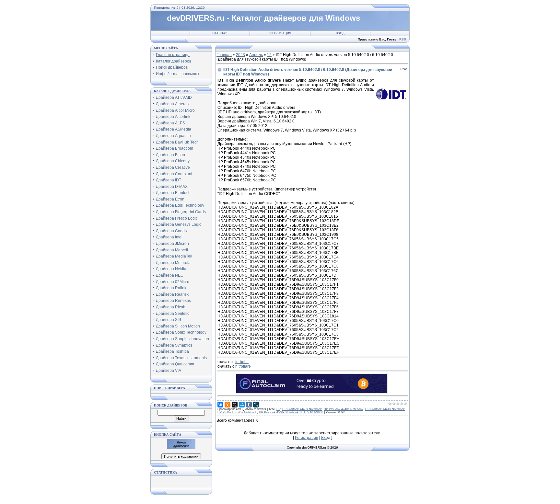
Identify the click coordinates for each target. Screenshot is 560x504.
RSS (402, 39)
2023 (240, 54)
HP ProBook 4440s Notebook (302, 409)
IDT (302, 412)
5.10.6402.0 (315, 412)
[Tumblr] (249, 404)
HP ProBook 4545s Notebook (237, 412)
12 (269, 54)
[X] (235, 404)
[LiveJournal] (256, 404)
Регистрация (279, 33)
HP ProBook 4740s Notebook (343, 409)
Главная (220, 33)
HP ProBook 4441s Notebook (385, 409)
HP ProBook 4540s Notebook (278, 412)
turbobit (242, 362)
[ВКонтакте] (220, 404)
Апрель (256, 54)
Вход (340, 33)
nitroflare (243, 366)
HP (278, 409)
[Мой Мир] (242, 404)
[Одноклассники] (227, 404)
